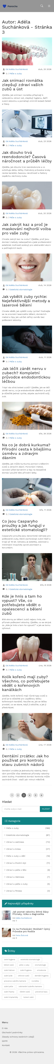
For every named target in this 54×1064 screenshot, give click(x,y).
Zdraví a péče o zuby (17, 884)
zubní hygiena (25, 970)
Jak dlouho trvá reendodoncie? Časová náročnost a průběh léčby (27, 156)
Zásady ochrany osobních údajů (18, 1036)
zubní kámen (9, 970)
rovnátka (35, 981)
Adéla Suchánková (23, 918)
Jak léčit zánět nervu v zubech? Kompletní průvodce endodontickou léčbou (26, 375)
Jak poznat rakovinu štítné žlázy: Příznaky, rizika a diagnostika (30, 913)
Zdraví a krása (13, 849)
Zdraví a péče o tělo (16, 870)
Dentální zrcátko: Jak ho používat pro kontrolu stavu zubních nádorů (25, 760)
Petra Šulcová (22, 935)
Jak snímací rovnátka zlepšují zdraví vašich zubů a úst (22, 84)
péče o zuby (24, 965)
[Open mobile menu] (49, 6)
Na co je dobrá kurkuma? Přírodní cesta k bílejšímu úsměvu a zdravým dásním (26, 451)
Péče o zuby (15, 73)
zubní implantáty (11, 997)
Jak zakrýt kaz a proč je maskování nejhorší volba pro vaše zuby (26, 228)
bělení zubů (9, 965)
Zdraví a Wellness (15, 877)
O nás (5, 1028)
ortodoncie (41, 970)
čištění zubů (25, 992)
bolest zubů (29, 997)
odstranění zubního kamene (30, 986)
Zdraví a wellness (15, 842)
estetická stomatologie (30, 959)
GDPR (4, 1041)
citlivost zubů (23, 976)
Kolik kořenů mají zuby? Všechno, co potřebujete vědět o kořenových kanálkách (26, 683)
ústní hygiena (9, 959)
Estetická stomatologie (20, 289)
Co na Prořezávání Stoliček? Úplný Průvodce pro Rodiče (31, 930)
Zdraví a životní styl (16, 863)
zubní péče (8, 986)
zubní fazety (9, 992)
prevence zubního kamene (15, 981)
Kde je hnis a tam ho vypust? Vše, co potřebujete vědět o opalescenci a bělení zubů (22, 605)
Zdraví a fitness (14, 891)
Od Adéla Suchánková (17, 69)
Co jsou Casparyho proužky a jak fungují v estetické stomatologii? (24, 525)
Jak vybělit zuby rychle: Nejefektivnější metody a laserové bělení (26, 300)
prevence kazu (41, 992)
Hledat (46, 809)
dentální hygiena (41, 976)
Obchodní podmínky (12, 1032)
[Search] (41, 6)
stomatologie (40, 965)
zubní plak (8, 976)
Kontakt (6, 1045)
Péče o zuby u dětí (15, 856)
